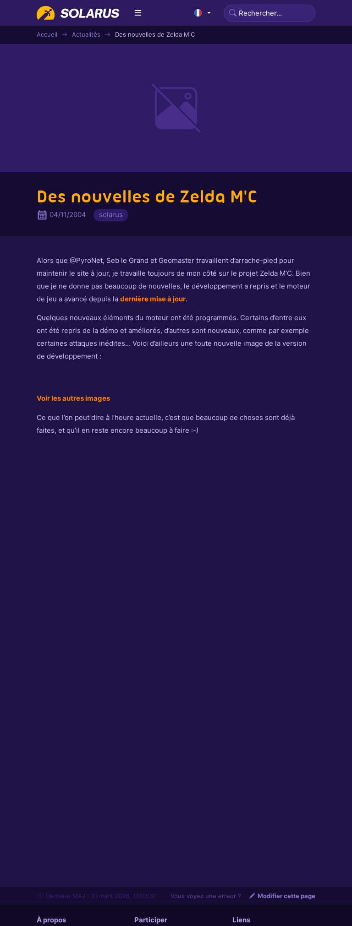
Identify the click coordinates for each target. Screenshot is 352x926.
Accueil (47, 34)
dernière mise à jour (153, 298)
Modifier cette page (286, 895)
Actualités (86, 34)
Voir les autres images (73, 398)
